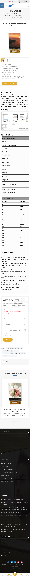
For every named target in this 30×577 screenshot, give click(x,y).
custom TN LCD (5, 475)
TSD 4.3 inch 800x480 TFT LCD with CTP (11, 512)
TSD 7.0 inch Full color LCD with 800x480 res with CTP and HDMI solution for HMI (14, 516)
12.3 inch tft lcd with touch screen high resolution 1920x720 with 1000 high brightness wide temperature (14, 508)
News (2, 445)
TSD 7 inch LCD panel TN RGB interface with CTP (13, 499)
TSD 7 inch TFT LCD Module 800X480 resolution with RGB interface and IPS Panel (14, 525)
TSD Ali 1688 (4, 555)
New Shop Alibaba (5, 541)
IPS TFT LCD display (6, 463)
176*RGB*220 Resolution (10, 353)
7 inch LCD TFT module (7, 478)
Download (24, 1)
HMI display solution (6, 487)
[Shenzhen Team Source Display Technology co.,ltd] (10, 5)
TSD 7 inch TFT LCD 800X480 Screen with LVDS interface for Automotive (13, 530)
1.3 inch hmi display (6, 490)
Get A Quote (15, 574)
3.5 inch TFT (4, 484)
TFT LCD (15, 350)
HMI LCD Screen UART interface (9, 472)
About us (3, 439)
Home (7, 13)
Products (3, 442)
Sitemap (10, 568)
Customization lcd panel (9, 355)
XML (14, 568)
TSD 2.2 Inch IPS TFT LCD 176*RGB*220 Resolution (13, 312)
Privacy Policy (19, 568)
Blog (2, 450)
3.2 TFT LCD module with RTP (8, 469)
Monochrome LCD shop (6, 549)
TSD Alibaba (4, 544)
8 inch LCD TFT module (7, 481)
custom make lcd (5, 466)
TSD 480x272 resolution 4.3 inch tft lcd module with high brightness (14, 520)
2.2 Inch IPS (6, 350)
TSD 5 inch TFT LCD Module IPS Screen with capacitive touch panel (14, 503)
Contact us (4, 448)
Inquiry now (8, 83)
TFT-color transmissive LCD (15, 348)
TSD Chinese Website (6, 547)
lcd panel (22, 353)
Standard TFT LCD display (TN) (17, 13)
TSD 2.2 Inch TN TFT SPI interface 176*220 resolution (15, 410)
